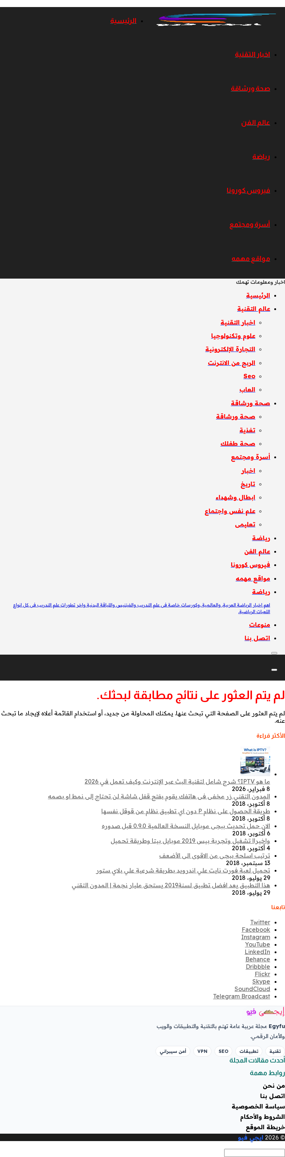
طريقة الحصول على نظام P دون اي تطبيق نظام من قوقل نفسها (185, 811)
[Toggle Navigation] (274, 653)
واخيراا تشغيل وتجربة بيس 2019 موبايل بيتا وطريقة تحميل (190, 840)
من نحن (274, 1085)
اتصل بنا (272, 1096)
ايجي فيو (250, 1137)
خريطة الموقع (265, 1127)
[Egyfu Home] (255, 1011)
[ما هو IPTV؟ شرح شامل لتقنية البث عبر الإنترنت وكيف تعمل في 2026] (255, 774)
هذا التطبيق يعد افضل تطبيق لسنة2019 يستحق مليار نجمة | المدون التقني (171, 885)
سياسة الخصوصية (258, 1106)
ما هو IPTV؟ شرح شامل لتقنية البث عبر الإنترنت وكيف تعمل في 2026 (177, 781)
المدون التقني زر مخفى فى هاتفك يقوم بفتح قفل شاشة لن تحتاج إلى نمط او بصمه (159, 796)
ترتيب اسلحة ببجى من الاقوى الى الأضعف (214, 855)
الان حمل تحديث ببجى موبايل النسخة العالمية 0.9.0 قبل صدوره (186, 825)
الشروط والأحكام (262, 1116)
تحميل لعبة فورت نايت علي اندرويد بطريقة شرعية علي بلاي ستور (183, 870)
